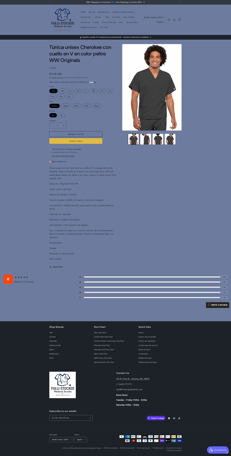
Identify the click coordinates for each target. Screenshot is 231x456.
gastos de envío (57, 77)
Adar (51, 332)
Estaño (54, 106)
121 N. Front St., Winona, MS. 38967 (133, 378)
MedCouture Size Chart (103, 358)
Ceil (86, 106)
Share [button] (54, 68)
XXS (53, 91)
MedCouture (54, 354)
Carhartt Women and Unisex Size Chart (109, 341)
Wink (51, 358)
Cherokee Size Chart (102, 345)
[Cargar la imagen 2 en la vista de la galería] (145, 139)
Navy (76, 106)
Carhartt (52, 337)
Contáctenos (143, 354)
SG (93, 91)
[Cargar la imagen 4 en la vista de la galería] (170, 139)
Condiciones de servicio (148, 345)
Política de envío (158, 448)
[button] (86, 17)
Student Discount (145, 358)
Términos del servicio (143, 448)
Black (96, 106)
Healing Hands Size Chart (104, 349)
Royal (66, 106)
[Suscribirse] (90, 418)
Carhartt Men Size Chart (103, 337)
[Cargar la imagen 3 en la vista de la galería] (157, 139)
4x (53, 96)
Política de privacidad (127, 448)
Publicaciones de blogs (147, 362)
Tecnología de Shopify (94, 448)
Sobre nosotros (144, 349)
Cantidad (52, 120)
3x (110, 91)
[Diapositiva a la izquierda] (124, 139)
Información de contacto (174, 448)
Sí (61, 115)
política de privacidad (147, 337)
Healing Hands (55, 345)
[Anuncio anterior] (50, 2)
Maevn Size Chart (101, 354)
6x (69, 96)
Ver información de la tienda (63, 156)
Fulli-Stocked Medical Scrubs (77, 448)
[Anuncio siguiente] (180, 2)
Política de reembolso (147, 341)
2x (102, 91)
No (53, 115)
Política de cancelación (174, 450)
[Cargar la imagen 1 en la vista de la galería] (133, 139)
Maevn (51, 349)
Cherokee (53, 341)
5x (61, 96)
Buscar (141, 332)
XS (62, 91)
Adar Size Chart (100, 332)
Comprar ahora (75, 141)
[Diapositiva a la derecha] (179, 139)
